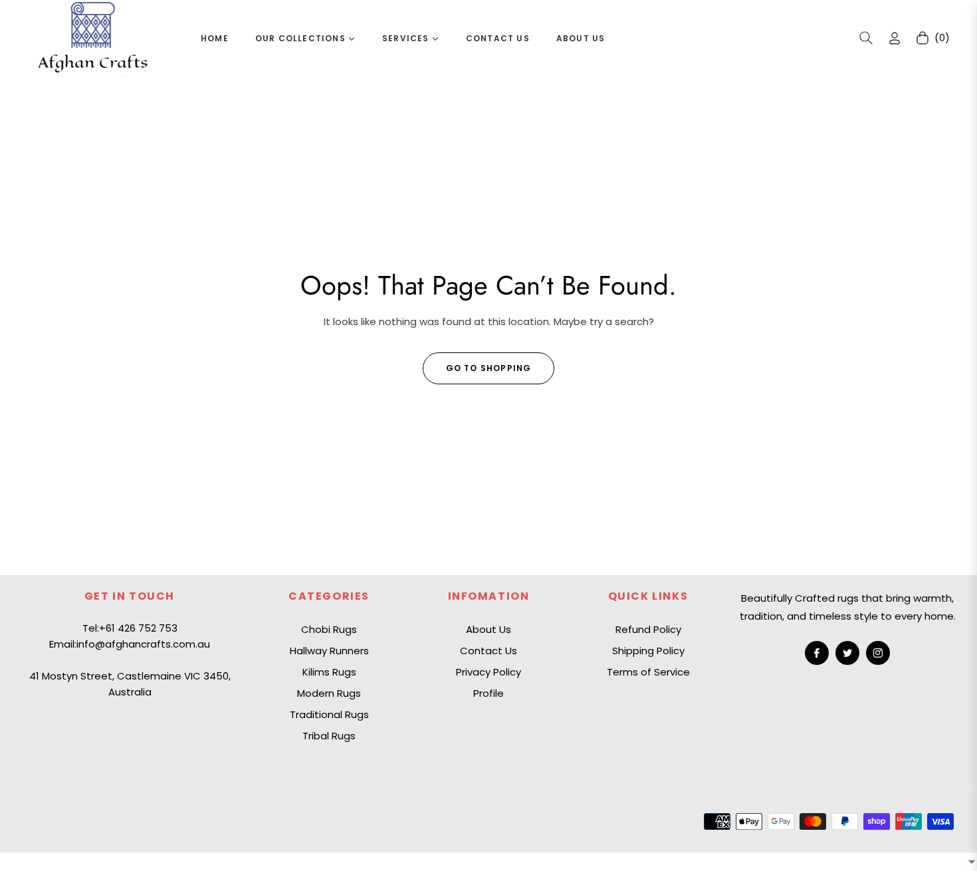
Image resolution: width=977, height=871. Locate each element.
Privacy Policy (488, 672)
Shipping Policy (648, 651)
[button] (866, 38)
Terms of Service (648, 672)
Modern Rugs (329, 693)
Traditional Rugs (329, 714)
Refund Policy (648, 629)
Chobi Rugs (329, 629)
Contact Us (488, 651)
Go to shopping (489, 368)
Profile (488, 693)
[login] (895, 38)
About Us (488, 629)
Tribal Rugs (329, 736)
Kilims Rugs (329, 672)
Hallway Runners (329, 651)
